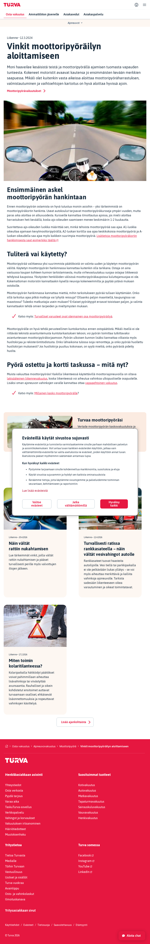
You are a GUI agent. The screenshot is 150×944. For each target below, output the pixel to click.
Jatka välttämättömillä (76, 503)
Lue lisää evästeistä (35, 490)
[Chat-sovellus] (132, 935)
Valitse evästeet (36, 503)
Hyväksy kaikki (114, 503)
